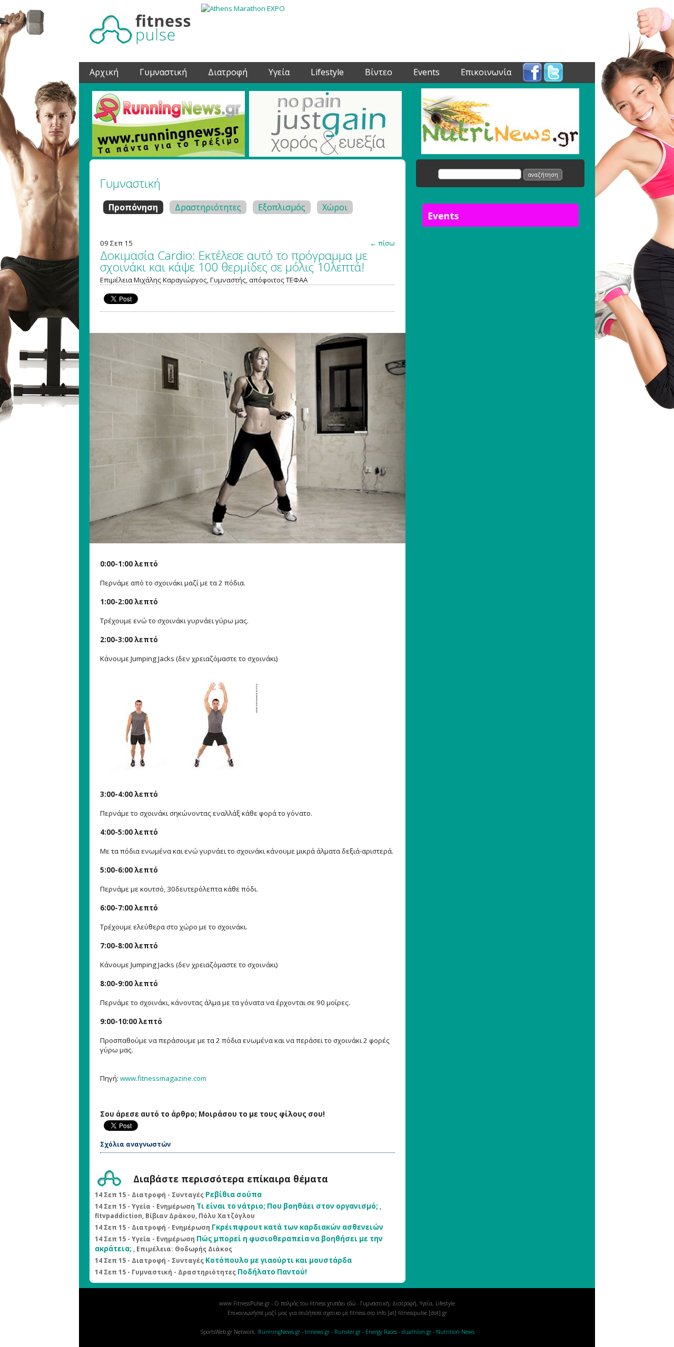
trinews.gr (317, 1331)
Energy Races (381, 1331)
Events (426, 69)
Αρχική (104, 69)
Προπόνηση (133, 207)
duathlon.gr (416, 1331)
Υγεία (279, 69)
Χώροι (335, 207)
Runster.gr (347, 1331)
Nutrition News (455, 1331)
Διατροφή (227, 69)
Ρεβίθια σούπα (233, 1194)
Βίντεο (378, 69)
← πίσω (382, 243)
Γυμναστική (163, 69)
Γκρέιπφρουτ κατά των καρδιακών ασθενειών (297, 1227)
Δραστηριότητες (208, 207)
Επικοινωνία (486, 69)
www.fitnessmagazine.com (163, 1078)
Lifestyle (327, 69)
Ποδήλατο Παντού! (272, 1272)
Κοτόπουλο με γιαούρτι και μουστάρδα (278, 1260)
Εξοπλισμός (281, 207)
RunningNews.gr (279, 1331)
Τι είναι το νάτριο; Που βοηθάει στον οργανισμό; (287, 1206)
